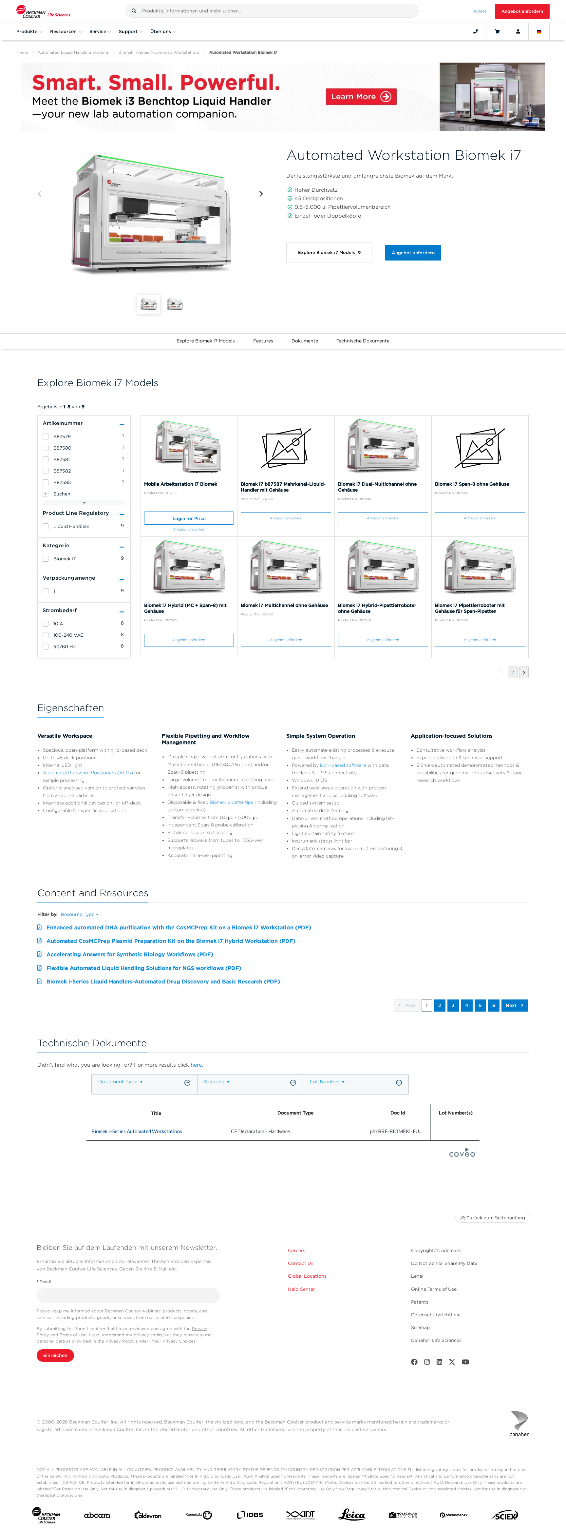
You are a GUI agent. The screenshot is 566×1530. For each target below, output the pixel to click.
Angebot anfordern (522, 11)
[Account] (518, 31)
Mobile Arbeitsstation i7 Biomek (180, 484)
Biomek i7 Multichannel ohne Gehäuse (284, 605)
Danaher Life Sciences (436, 1340)
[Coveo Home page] (463, 1155)
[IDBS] (249, 1516)
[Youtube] (465, 1363)
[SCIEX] (504, 1516)
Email (44, 1281)
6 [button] (493, 1005)
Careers (296, 1250)
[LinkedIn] (440, 1363)
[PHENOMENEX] (453, 1516)
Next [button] (512, 1005)
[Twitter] (452, 1363)
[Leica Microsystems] (352, 1516)
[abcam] (97, 1516)
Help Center (301, 1289)
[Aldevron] (147, 1516)
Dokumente (305, 340)
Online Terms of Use (434, 1289)
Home (22, 52)
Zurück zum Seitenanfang (495, 1217)
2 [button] (439, 1005)
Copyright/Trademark (436, 1250)
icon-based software (343, 765)
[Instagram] (427, 1363)
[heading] (45, 436)
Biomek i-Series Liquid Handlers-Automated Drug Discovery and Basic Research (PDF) (163, 981)
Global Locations (307, 1276)
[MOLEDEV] (402, 1516)
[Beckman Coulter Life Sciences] (43, 11)
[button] (134, 11)
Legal (417, 1276)
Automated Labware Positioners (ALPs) (88, 772)
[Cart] (497, 31)
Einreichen (55, 1355)
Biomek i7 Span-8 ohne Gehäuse (472, 484)
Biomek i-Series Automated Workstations (159, 52)
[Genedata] (199, 1516)
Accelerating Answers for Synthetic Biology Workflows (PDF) (130, 954)
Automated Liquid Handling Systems (73, 52)
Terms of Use (73, 1334)
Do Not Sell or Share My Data (444, 1263)
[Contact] (475, 31)
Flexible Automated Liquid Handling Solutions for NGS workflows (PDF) (144, 968)
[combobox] (272, 11)
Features (263, 340)
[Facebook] (414, 1363)
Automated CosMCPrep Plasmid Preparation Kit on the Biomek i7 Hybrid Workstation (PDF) (171, 941)
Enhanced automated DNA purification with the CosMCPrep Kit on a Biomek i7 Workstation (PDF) (179, 927)
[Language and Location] (539, 31)
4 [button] (466, 1005)
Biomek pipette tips (231, 802)
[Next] (261, 194)
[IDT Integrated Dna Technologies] (300, 1516)
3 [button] (453, 1005)
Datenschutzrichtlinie (436, 1314)
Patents (419, 1302)
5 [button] (480, 1005)
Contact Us (300, 1263)
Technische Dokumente (362, 340)
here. (197, 1065)
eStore (480, 11)
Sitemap (420, 1327)
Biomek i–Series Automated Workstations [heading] (136, 1131)
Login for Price (189, 518)
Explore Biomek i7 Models (206, 340)
